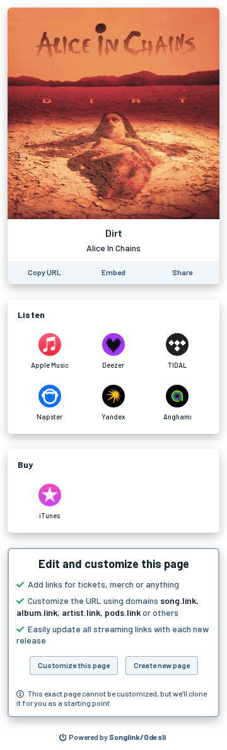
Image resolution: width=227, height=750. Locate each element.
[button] (113, 632)
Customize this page (74, 665)
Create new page (162, 665)
